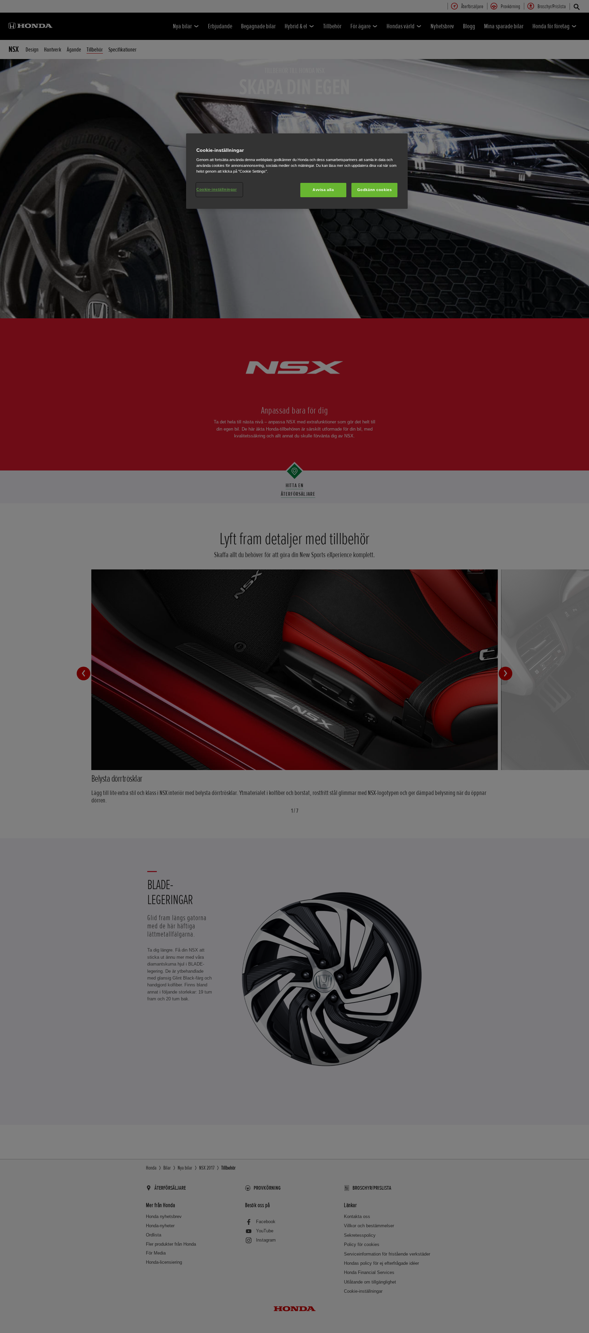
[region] (297, 171)
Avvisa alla (323, 190)
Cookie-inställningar (216, 189)
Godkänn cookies (374, 190)
